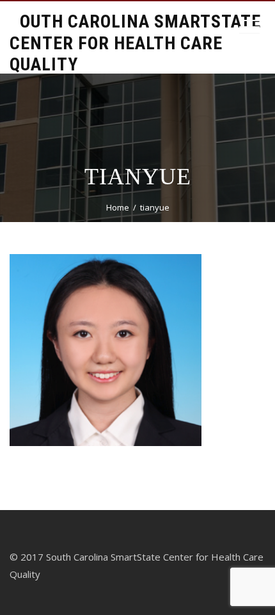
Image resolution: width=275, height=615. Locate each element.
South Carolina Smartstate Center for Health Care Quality (135, 43)
